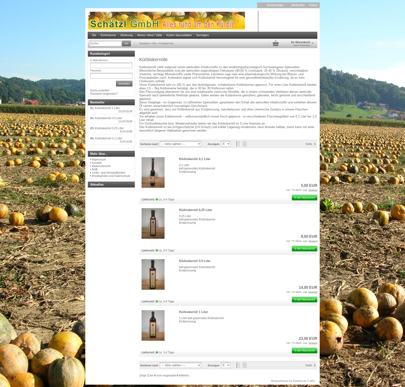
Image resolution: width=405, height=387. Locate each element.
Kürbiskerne (108, 35)
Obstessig (126, 35)
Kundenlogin (277, 5)
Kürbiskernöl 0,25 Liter (195, 210)
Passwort (95, 70)
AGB (95, 169)
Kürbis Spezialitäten (179, 35)
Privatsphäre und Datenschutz (111, 176)
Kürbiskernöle (166, 43)
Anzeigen (213, 144)
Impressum (99, 159)
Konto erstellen (99, 90)
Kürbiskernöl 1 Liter (193, 312)
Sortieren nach (149, 144)
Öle (94, 35)
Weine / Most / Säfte (149, 35)
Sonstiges (202, 35)
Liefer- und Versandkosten (108, 172)
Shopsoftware (279, 380)
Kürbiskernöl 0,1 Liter (194, 159)
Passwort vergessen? (104, 93)
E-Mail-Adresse (99, 60)
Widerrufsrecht (101, 166)
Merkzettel (298, 5)
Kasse (313, 5)
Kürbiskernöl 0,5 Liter (194, 261)
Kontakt (96, 162)
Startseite (144, 43)
